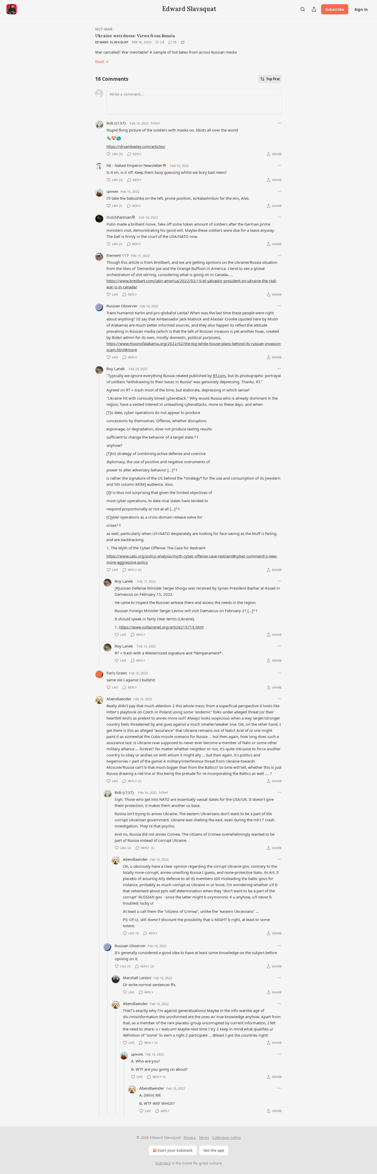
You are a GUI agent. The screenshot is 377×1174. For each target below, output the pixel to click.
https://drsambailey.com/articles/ (135, 146)
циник (112, 191)
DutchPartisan (118, 217)
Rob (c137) (116, 123)
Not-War (103, 29)
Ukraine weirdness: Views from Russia (135, 35)
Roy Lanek (115, 368)
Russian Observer (121, 305)
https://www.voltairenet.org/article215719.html (161, 627)
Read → (101, 61)
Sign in (361, 9)
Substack (163, 1163)
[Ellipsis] (279, 123)
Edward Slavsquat (112, 42)
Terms (204, 1137)
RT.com (219, 375)
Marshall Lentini (137, 977)
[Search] (302, 9)
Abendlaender (118, 698)
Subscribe (334, 9)
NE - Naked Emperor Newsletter (134, 165)
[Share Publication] (314, 9)
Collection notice (226, 1137)
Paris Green (116, 672)
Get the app (213, 1150)
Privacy (190, 1137)
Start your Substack (175, 1150)
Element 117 (117, 255)
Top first (273, 79)
